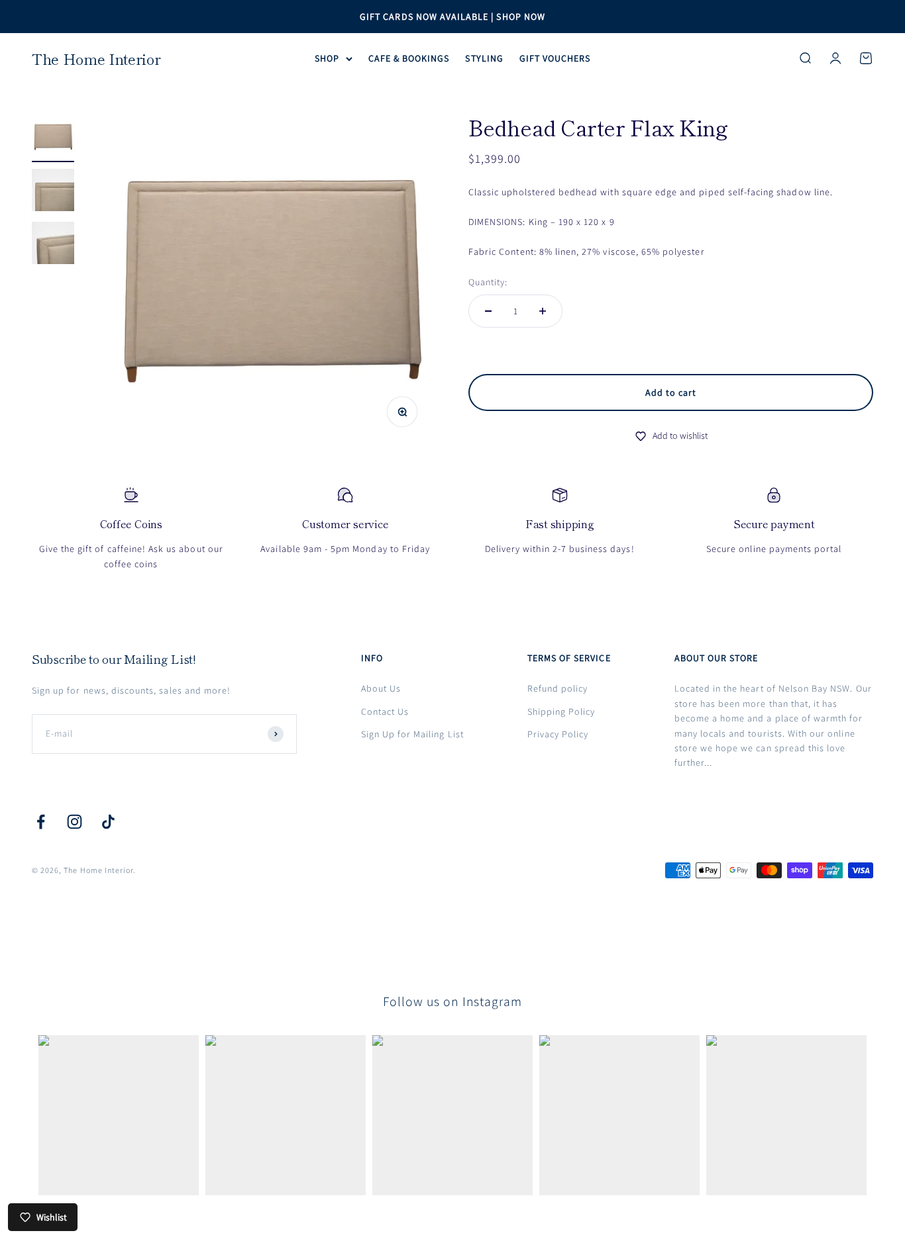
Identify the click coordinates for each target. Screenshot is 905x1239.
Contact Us (385, 711)
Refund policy (557, 688)
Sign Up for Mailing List (412, 734)
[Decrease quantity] (488, 311)
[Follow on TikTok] (108, 822)
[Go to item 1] (53, 139)
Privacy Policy (558, 734)
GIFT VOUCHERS (555, 58)
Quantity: (487, 282)
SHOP (327, 58)
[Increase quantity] (542, 311)
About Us (381, 688)
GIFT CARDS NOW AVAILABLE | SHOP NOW (452, 17)
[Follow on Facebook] (41, 822)
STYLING (484, 58)
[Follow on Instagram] (74, 822)
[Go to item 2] (53, 192)
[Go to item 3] (53, 245)
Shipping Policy (561, 711)
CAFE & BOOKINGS (409, 58)
